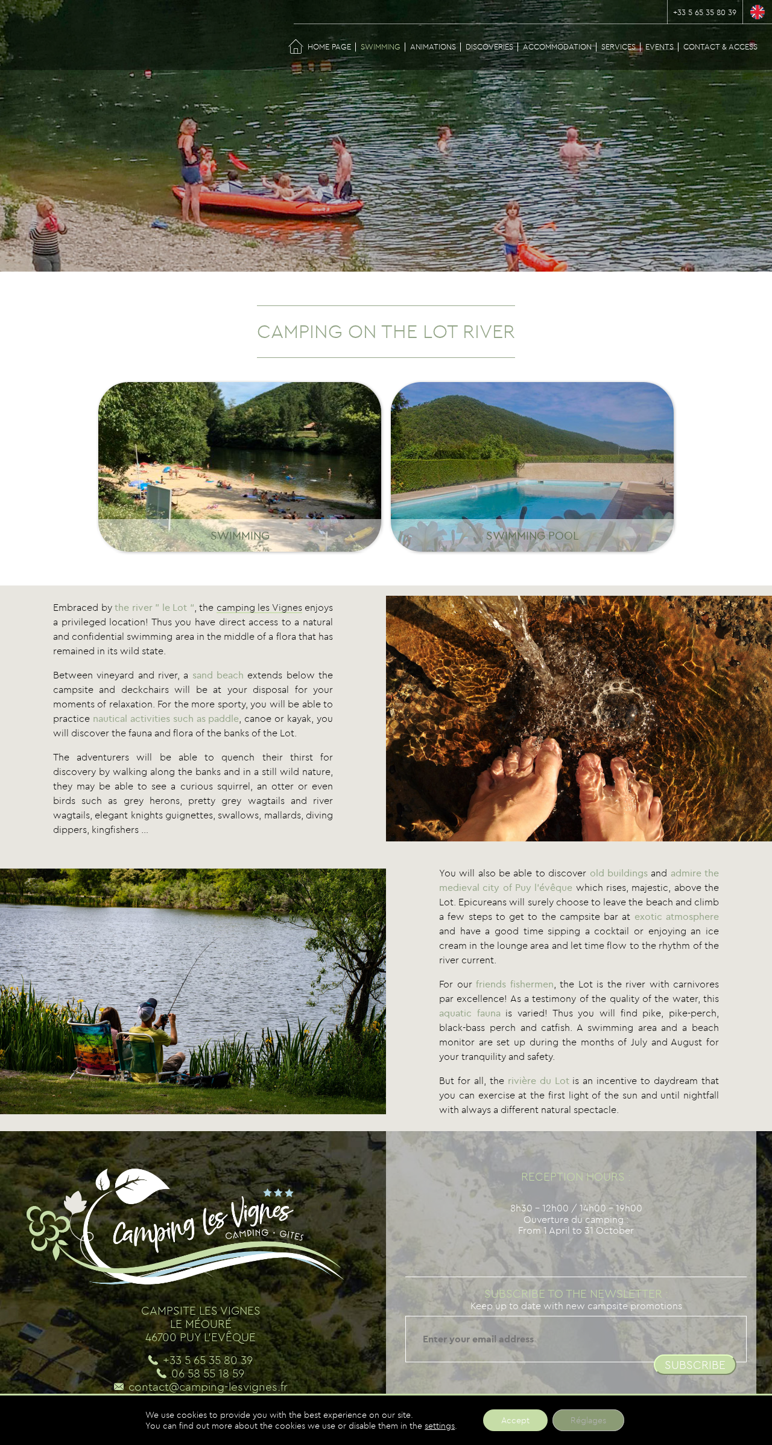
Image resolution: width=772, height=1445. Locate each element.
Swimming (380, 46)
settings (440, 1425)
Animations (433, 46)
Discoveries (489, 46)
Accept (515, 1420)
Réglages (588, 1420)
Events (659, 46)
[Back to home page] (24, 36)
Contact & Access (720, 46)
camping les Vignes (259, 607)
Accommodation (557, 46)
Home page (329, 46)
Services (618, 46)
